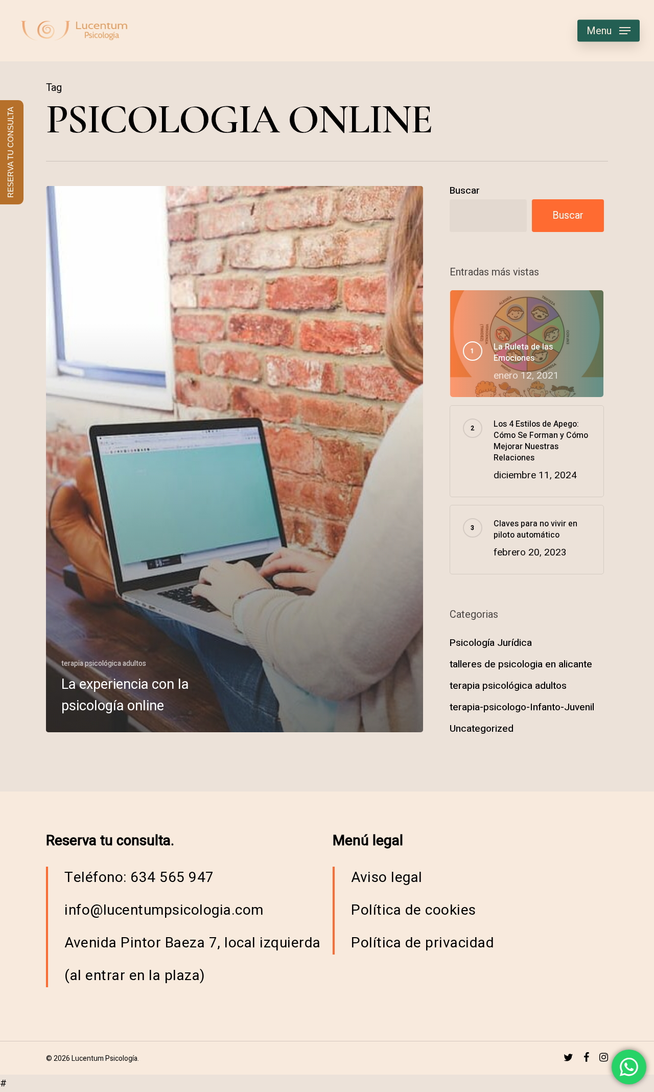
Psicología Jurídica (491, 643)
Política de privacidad (422, 943)
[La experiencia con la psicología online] (234, 459)
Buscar (465, 190)
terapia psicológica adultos (103, 663)
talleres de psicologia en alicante (521, 664)
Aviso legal (387, 877)
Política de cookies (413, 910)
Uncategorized (481, 729)
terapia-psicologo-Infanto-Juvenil (522, 707)
